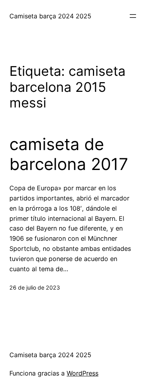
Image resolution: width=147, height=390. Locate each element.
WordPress (82, 373)
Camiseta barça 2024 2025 (50, 16)
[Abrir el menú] (133, 16)
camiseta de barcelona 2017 (68, 154)
